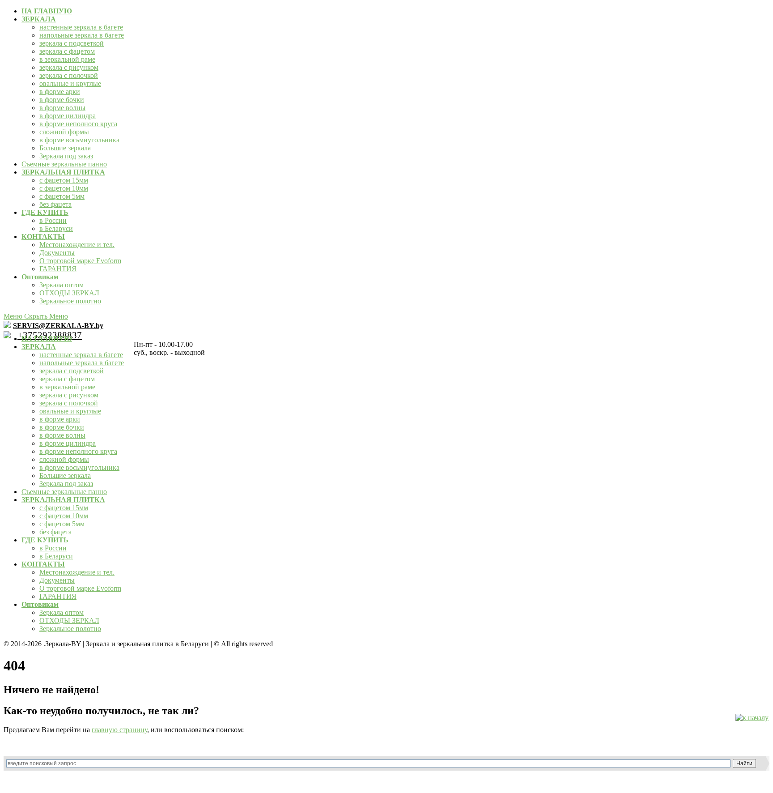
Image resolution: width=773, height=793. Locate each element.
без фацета (55, 204)
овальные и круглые (70, 83)
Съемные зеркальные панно (64, 164)
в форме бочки (61, 99)
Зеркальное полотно (70, 301)
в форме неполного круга (78, 124)
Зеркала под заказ (66, 156)
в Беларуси (56, 228)
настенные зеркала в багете (81, 27)
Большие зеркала (65, 148)
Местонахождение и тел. (77, 244)
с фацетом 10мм (63, 188)
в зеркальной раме (67, 59)
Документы (57, 252)
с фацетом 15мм (63, 180)
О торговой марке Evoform (80, 260)
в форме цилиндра (67, 115)
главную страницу (119, 729)
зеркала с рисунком (68, 67)
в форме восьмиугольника (79, 140)
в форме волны (62, 107)
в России (53, 220)
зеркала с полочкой (68, 75)
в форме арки (59, 91)
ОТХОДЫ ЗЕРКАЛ (69, 293)
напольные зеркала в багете (81, 35)
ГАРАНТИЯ (57, 269)
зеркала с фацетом (67, 51)
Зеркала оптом (61, 285)
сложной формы (64, 132)
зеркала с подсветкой (71, 43)
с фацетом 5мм (62, 196)
